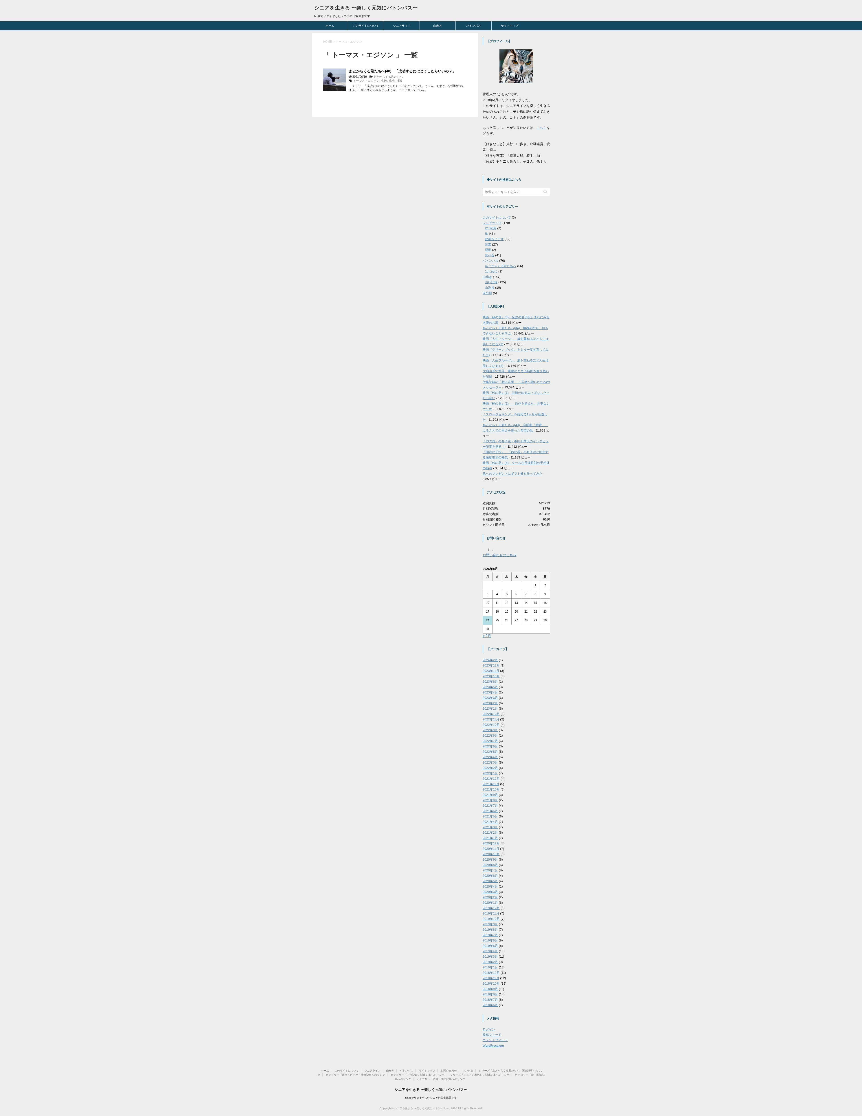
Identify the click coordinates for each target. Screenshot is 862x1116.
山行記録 (491, 282)
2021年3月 (490, 827)
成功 (392, 80)
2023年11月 (491, 671)
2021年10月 (491, 789)
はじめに (491, 271)
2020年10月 (491, 854)
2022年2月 (490, 768)
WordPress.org (493, 1045)
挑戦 (399, 80)
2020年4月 (490, 886)
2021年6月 (490, 811)
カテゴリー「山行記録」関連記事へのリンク (417, 1074)
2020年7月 (490, 870)
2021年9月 (490, 795)
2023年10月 (491, 676)
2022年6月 (490, 746)
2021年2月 (490, 832)
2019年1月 (490, 967)
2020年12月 (491, 843)
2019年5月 (490, 946)
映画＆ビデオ (494, 239)
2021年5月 (490, 816)
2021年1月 (490, 838)
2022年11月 (491, 719)
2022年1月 (490, 773)
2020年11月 (491, 848)
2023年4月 (490, 692)
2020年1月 (490, 902)
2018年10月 (491, 983)
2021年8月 (490, 800)
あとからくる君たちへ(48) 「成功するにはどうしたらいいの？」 (402, 71)
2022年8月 (490, 735)
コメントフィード (495, 1040)
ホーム (329, 25)
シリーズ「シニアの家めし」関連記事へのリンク (479, 1074)
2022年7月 (490, 741)
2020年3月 (490, 892)
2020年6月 (490, 875)
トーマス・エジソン (366, 80)
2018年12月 (491, 972)
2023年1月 (490, 708)
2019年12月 (491, 908)
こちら (542, 128)
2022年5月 (490, 751)
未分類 (487, 293)
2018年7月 (490, 999)
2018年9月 (490, 989)
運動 (488, 250)
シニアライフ (402, 25)
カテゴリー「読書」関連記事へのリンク (441, 1079)
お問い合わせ (449, 1070)
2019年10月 (491, 919)
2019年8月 (490, 929)
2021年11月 (491, 784)
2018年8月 (490, 994)
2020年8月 (490, 865)
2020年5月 (490, 881)
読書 (488, 244)
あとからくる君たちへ (388, 76)
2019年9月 (490, 924)
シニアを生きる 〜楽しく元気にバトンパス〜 (366, 8)
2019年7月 (490, 935)
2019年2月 (490, 962)
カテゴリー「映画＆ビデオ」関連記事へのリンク (355, 1074)
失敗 (384, 80)
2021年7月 (490, 805)
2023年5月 (490, 687)
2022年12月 (491, 714)
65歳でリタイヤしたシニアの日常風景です (431, 1097)
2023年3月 (490, 698)
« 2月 (487, 636)
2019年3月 (490, 956)
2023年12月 (491, 665)
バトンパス (473, 25)
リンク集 (467, 1070)
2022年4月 (490, 757)
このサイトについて (366, 25)
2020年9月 (490, 859)
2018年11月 (491, 978)
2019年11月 (491, 913)
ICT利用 (490, 228)
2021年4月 (490, 822)
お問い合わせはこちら (499, 555)
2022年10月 (491, 724)
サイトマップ (509, 25)
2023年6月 (490, 681)
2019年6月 (490, 940)
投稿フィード (492, 1034)
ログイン (489, 1029)
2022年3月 (490, 762)
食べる (489, 255)
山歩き (437, 25)
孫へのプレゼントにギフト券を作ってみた (512, 473)
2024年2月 (490, 660)
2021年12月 (491, 778)
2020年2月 (490, 897)
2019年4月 (490, 951)
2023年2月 (490, 703)
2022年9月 (490, 730)
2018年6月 (490, 1005)
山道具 (489, 287)
